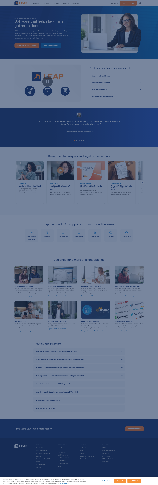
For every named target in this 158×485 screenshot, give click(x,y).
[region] (79, 481)
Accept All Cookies (134, 480)
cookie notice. (64, 483)
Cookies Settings (107, 480)
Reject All (120, 480)
